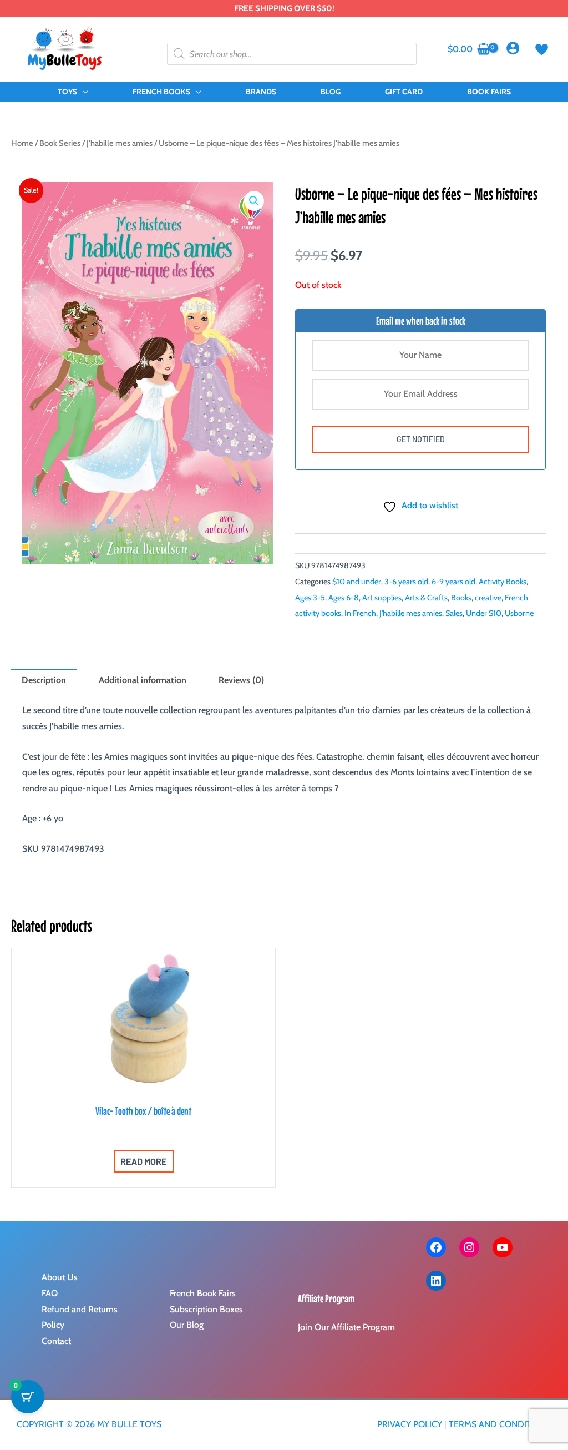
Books (461, 598)
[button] (82, 92)
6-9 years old (453, 582)
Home (22, 143)
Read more (143, 1161)
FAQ (50, 1293)
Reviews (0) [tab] (241, 680)
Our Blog (187, 1325)
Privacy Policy (409, 1424)
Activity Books (502, 582)
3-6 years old (406, 582)
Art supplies (382, 598)
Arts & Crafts (426, 598)
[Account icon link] (513, 48)
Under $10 (483, 613)
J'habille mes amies (120, 143)
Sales (454, 613)
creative (488, 598)
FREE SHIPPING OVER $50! (284, 8)
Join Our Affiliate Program (346, 1327)
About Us (60, 1277)
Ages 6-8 (343, 598)
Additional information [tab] (142, 680)
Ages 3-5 (310, 598)
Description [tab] (44, 680)
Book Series (59, 143)
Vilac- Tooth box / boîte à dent (143, 1110)
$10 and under (356, 582)
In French (360, 613)
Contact (56, 1341)
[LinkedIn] (436, 1281)
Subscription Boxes (206, 1309)
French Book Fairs (203, 1293)
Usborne (519, 613)
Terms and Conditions (500, 1424)
